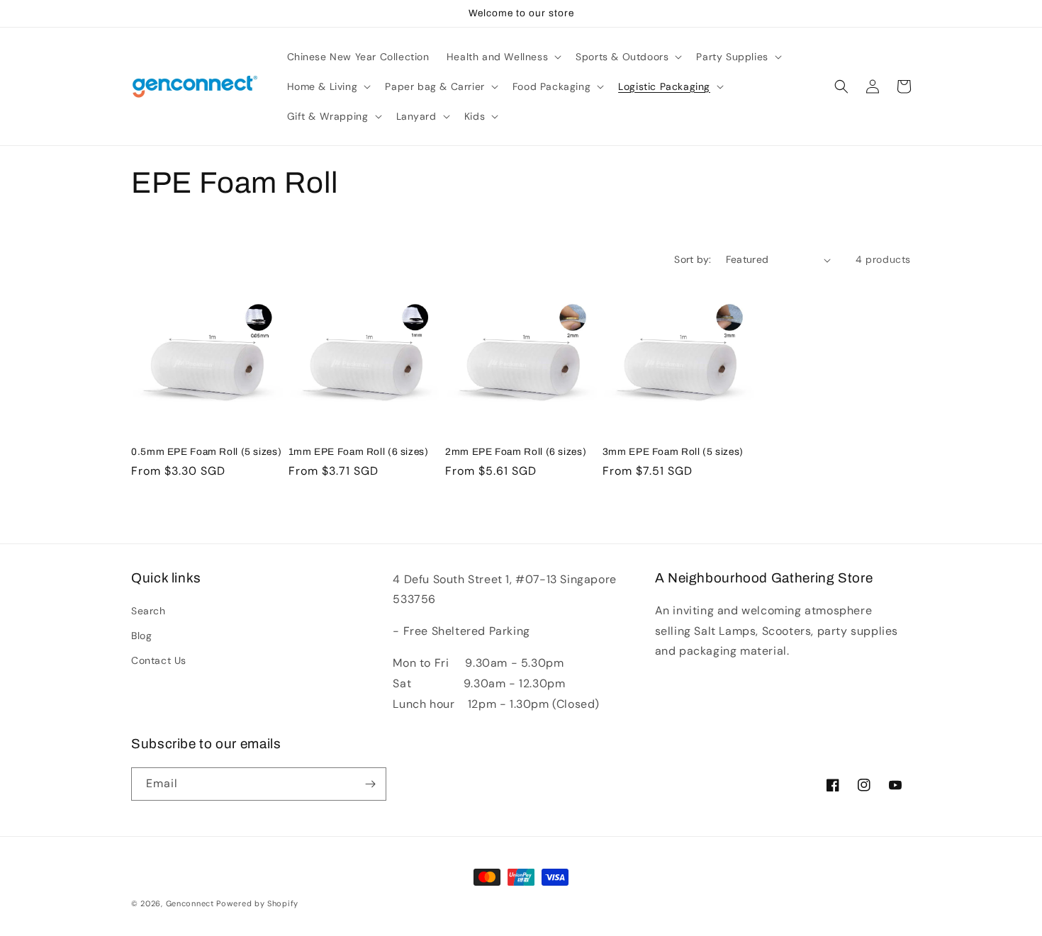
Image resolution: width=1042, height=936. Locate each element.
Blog (141, 635)
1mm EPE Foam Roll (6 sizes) (358, 451)
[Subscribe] (370, 784)
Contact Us (158, 660)
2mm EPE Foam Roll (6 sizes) (515, 451)
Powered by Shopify (257, 903)
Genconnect (190, 903)
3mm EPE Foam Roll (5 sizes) (673, 451)
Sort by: (692, 259)
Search (148, 610)
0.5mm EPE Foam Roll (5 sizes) (206, 451)
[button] (502, 57)
